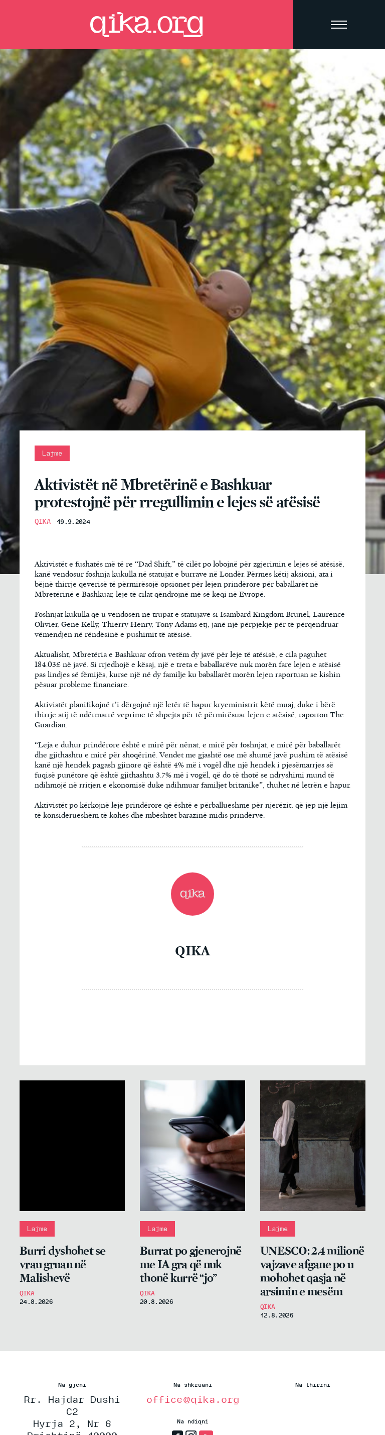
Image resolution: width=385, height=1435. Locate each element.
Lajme (52, 453)
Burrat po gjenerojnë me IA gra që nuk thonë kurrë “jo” (191, 1264)
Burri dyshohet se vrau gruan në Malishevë (63, 1264)
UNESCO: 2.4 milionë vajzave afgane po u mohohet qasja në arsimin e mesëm (312, 1271)
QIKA (43, 521)
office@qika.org (192, 1399)
